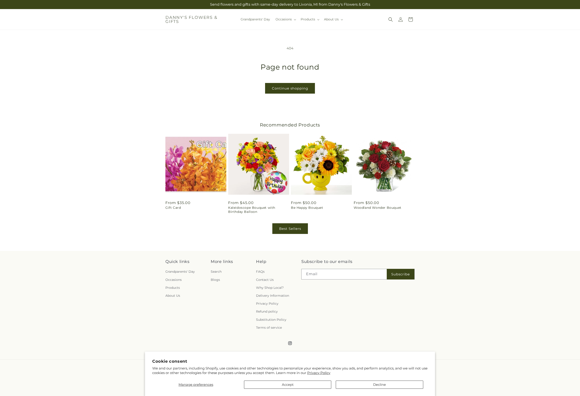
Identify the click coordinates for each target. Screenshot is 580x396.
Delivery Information (272, 296)
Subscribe (400, 274)
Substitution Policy (271, 320)
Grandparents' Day (180, 272)
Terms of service (269, 328)
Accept (288, 384)
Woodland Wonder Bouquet (377, 208)
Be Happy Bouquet (307, 208)
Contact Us (265, 280)
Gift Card (173, 208)
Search (216, 272)
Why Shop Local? (270, 288)
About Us (172, 296)
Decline (379, 384)
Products (172, 288)
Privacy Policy (318, 373)
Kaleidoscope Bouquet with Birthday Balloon (251, 210)
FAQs (260, 272)
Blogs (215, 280)
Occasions (173, 280)
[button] (285, 19)
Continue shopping (290, 88)
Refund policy (267, 312)
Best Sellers (290, 228)
